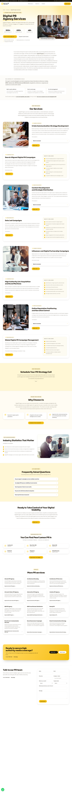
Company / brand (57, 676)
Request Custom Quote (23, 36)
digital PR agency (40, 53)
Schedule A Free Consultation (35, 422)
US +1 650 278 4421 (14, 0)
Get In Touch (62, 652)
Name (40, 671)
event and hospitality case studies (23, 96)
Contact (43, 3)
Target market (56, 680)
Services (8, 9)
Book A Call (67, 3)
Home (4, 9)
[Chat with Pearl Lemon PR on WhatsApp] (2, 789)
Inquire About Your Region (35, 557)
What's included (37, 140)
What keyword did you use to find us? (46, 685)
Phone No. (41, 676)
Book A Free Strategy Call (9, 36)
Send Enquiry (43, 701)
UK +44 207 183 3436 (5, 0)
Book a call (35, 145)
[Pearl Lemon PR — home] (5, 4)
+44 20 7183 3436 (9, 656)
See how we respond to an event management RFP (46, 96)
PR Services (30, 3)
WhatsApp (16, 656)
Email (55, 671)
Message (40, 690)
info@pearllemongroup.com (23, 0)
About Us (37, 3)
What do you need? (42, 680)
